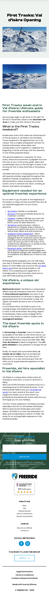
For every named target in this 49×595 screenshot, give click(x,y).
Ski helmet (12, 225)
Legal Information (24, 571)
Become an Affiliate (24, 528)
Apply (22, 558)
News (24, 506)
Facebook (21, 543)
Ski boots (11, 214)
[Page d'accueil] (24, 477)
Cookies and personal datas (24, 578)
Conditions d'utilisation (28, 464)
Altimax (33, 584)
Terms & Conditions (24, 575)
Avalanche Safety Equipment (20, 234)
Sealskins (11, 218)
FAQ (24, 508)
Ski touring (12, 211)
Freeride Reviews (24, 511)
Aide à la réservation (24, 514)
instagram (27, 543)
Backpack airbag (15, 248)
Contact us (24, 530)
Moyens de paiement (24, 516)
